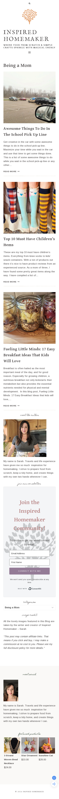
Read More (11, 171)
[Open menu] (29, 52)
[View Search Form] (29, 3)
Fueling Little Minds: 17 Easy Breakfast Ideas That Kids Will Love (29, 355)
